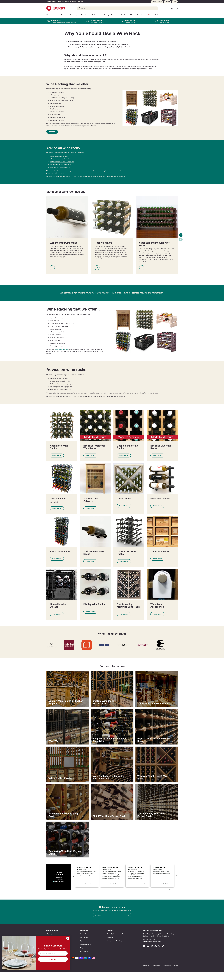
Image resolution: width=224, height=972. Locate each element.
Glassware (49, 15)
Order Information (85, 934)
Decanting (73, 15)
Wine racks (52, 131)
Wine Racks (61, 15)
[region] (124, 876)
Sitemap (176, 965)
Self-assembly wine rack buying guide (62, 161)
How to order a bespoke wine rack (60, 167)
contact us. (154, 393)
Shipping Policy (156, 965)
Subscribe (53, 959)
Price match (84, 951)
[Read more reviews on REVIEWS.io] (58, 882)
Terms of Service (167, 965)
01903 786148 (150, 939)
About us (49, 934)
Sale (149, 15)
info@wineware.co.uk (154, 941)
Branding (140, 15)
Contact (167, 1)
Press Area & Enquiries (114, 941)
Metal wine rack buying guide (59, 156)
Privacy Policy (146, 965)
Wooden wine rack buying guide (60, 159)
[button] (176, 8)
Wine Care (84, 15)
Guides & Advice (157, 1)
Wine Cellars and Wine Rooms (117, 934)
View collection (56, 455)
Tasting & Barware (110, 15)
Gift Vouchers (84, 937)
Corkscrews (96, 15)
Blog (81, 948)
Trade (174, 1)
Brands (123, 15)
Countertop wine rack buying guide (61, 164)
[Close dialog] (67, 938)
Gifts (131, 15)
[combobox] (117, 8)
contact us (61, 173)
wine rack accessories (62, 123)
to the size (107, 176)
